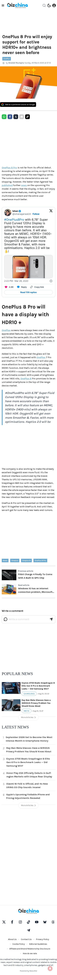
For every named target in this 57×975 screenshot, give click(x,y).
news (24, 185)
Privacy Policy (42, 939)
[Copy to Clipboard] (27, 116)
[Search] (44, 5)
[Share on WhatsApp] (4, 116)
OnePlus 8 (25, 378)
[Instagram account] (20, 922)
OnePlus (6, 59)
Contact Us (26, 939)
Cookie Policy (18, 944)
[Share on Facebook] (10, 116)
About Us (12, 939)
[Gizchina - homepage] (17, 5)
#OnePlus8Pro (14, 219)
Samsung (29, 693)
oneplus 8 (26, 560)
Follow (36, 214)
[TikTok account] (28, 922)
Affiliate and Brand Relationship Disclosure (29, 948)
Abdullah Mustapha (16, 63)
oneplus (14, 560)
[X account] (4, 922)
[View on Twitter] (51, 212)
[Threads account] (53, 922)
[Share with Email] (21, 116)
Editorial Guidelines (38, 944)
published (7, 185)
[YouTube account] (36, 922)
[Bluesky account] (45, 922)
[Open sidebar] (3, 5)
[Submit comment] (51, 619)
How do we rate (30, 953)
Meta (26, 710)
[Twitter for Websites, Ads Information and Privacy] (51, 281)
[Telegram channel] (28, 930)
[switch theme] (49, 5)
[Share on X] (15, 116)
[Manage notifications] (50, 968)
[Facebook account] (12, 922)
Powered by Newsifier (28, 971)
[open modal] (54, 5)
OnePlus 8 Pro (9, 167)
